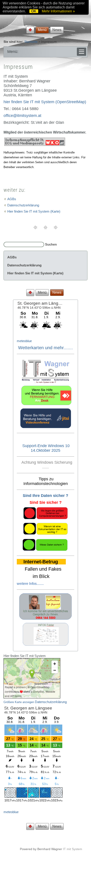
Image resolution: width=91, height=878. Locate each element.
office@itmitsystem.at (22, 115)
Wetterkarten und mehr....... (45, 347)
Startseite (31, 41)
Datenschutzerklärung (23, 205)
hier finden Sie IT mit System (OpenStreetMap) (45, 102)
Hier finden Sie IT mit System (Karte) (33, 211)
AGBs (11, 199)
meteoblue (24, 341)
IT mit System (72, 849)
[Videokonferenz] (45, 427)
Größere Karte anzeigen (19, 702)
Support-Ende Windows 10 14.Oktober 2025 (46, 448)
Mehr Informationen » (58, 11)
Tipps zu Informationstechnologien (45, 481)
